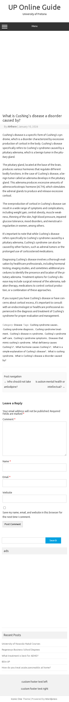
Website (7, 492)
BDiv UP (6, 661)
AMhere (12, 126)
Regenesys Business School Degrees (21, 649)
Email (6, 477)
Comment (9, 419)
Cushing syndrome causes (43, 325)
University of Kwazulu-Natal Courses (21, 643)
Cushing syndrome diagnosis (18, 329)
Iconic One (16, 699)
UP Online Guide (34, 7)
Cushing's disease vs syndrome (26, 333)
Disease (18, 325)
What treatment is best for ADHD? (20, 655)
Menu (35, 26)
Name (7, 461)
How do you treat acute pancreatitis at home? (26, 667)
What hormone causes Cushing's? (33, 347)
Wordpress (51, 699)
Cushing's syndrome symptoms (30, 338)
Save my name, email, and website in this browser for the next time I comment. (32, 514)
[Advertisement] (34, 71)
